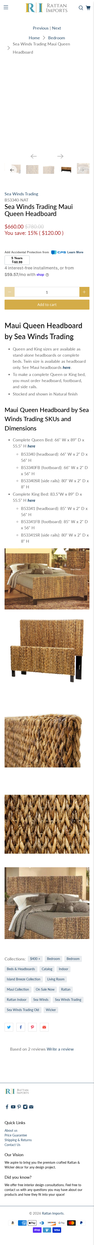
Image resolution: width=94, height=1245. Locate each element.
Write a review (60, 1048)
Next (56, 27)
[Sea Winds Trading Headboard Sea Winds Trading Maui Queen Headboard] (47, 107)
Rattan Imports (53, 1213)
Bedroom (56, 38)
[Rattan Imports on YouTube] (13, 1108)
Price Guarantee (16, 1135)
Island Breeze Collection (23, 979)
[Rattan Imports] (47, 8)
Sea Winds (40, 999)
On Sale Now (45, 989)
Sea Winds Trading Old (23, 1010)
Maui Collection (18, 989)
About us (11, 1130)
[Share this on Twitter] (9, 1027)
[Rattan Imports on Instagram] (25, 1108)
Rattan (65, 989)
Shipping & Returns (18, 1140)
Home (34, 38)
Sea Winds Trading (21, 193)
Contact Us (12, 1145)
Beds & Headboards (21, 969)
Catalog (47, 969)
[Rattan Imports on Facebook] (7, 1108)
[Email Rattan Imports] (31, 1108)
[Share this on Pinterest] (32, 1027)
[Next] (60, 156)
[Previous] (33, 156)
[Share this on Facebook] (20, 1027)
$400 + (35, 959)
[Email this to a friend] (44, 1027)
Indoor (63, 969)
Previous (41, 27)
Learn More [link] (75, 252)
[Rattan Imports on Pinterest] (19, 1108)
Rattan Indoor (16, 999)
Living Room (56, 979)
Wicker (51, 1010)
